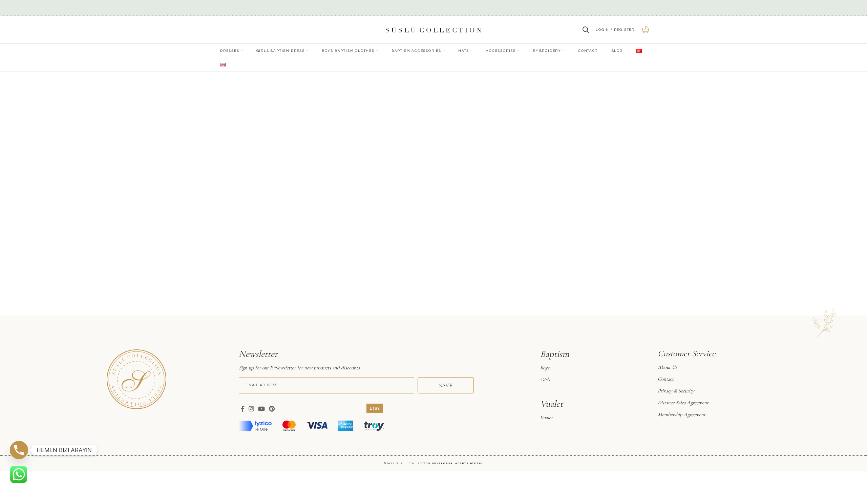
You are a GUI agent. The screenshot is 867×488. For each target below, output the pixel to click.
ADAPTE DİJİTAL (469, 463)
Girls (545, 380)
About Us (667, 367)
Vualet (546, 417)
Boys (544, 368)
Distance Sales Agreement (683, 403)
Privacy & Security (676, 391)
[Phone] (19, 450)
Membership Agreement (681, 414)
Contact (666, 379)
